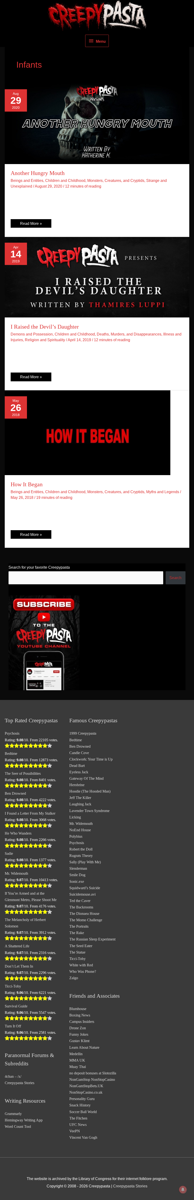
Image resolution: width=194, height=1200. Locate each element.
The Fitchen (78, 1118)
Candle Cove (79, 753)
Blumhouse (77, 1008)
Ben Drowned (15, 793)
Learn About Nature (84, 1047)
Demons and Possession (32, 334)
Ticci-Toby (13, 986)
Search (175, 578)
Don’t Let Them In (19, 966)
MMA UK (77, 1060)
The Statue (77, 952)
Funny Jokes (78, 1034)
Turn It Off (13, 1026)
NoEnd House (80, 830)
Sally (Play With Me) (85, 862)
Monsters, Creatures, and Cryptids (115, 180)
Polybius (75, 836)
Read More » (31, 224)
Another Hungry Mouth (38, 173)
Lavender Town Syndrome (89, 810)
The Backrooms (81, 907)
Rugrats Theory (81, 855)
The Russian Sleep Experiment (92, 939)
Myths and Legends (162, 492)
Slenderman (78, 868)
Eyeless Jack (78, 772)
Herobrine (76, 785)
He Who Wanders (18, 833)
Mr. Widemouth (16, 873)
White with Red (81, 965)
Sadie (9, 853)
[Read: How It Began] (87, 432)
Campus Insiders (81, 1021)
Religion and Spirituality (45, 340)
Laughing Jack (80, 804)
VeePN (74, 1131)
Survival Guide (16, 1006)
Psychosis (12, 733)
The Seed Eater (80, 946)
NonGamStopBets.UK (86, 1086)
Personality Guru (82, 1098)
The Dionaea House (84, 913)
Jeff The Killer (80, 797)
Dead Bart (77, 765)
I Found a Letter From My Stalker (30, 813)
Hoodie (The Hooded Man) (89, 791)
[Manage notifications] (183, 1189)
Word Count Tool (18, 1126)
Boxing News (79, 1015)
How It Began (27, 484)
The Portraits (78, 926)
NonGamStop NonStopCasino (92, 1079)
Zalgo (73, 978)
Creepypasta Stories (19, 1083)
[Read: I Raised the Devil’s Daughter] (97, 277)
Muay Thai (77, 1066)
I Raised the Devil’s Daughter (45, 327)
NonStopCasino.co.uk (85, 1092)
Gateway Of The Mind (86, 778)
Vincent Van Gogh (83, 1137)
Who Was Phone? (82, 971)
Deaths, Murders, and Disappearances (129, 334)
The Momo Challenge (85, 920)
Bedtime (11, 753)
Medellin (76, 1054)
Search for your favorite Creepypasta (39, 567)
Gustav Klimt (79, 1041)
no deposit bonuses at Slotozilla (92, 1073)
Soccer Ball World (83, 1112)
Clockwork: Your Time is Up (91, 759)
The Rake (76, 933)
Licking (75, 817)
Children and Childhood (65, 180)
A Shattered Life (17, 946)
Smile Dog (77, 875)
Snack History (80, 1105)
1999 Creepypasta (82, 733)
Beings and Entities (27, 180)
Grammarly (13, 1113)
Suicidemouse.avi (82, 894)
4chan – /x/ (13, 1076)
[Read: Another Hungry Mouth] (97, 123)
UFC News (78, 1124)
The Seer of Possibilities (23, 773)
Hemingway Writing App (24, 1120)
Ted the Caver (79, 900)
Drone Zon (77, 1028)
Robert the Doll (81, 849)
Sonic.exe (76, 881)
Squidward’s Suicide (84, 888)
